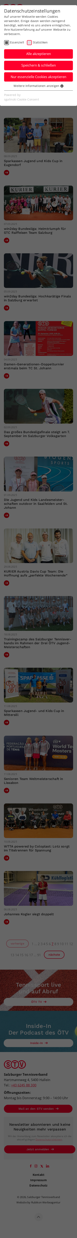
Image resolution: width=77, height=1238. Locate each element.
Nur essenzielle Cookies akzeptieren (38, 77)
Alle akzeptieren (38, 53)
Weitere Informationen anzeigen (37, 86)
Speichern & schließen (38, 65)
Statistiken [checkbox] (40, 42)
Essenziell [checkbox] (17, 42)
